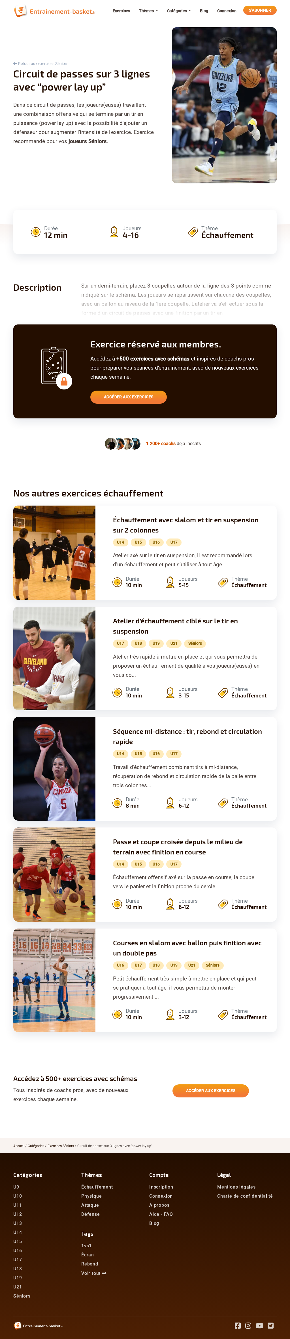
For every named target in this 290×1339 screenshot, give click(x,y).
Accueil (18, 1146)
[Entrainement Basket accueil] (54, 10)
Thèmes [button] (147, 11)
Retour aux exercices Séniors (42, 63)
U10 (17, 1196)
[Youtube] (262, 1326)
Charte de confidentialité (245, 1196)
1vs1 (86, 1245)
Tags (87, 1233)
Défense (90, 1214)
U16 (17, 1250)
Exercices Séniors (61, 1146)
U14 (17, 1232)
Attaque (90, 1205)
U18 (17, 1268)
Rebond (89, 1264)
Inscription (161, 1187)
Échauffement (97, 1187)
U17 (17, 1259)
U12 (17, 1214)
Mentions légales (236, 1187)
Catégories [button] (177, 11)
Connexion (226, 11)
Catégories (36, 1146)
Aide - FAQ (161, 1214)
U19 (17, 1278)
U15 (17, 1241)
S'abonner (260, 10)
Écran (87, 1255)
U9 (16, 1187)
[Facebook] (240, 1326)
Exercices (121, 11)
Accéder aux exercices (128, 397)
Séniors (22, 1296)
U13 (17, 1223)
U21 (17, 1287)
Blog (204, 11)
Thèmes (91, 1175)
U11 (17, 1205)
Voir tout (91, 1273)
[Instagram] (250, 1326)
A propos (159, 1205)
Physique (91, 1196)
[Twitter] (272, 1326)
